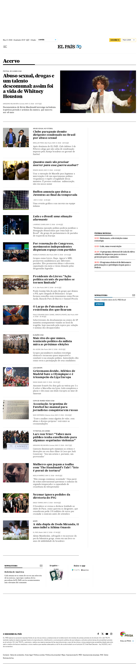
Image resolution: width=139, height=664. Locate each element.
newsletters (100, 295)
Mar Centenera (39, 415)
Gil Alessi (36, 349)
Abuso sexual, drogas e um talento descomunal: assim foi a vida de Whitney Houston (28, 86)
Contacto (6, 655)
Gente (35, 521)
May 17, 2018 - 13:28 (52, 170)
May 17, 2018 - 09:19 (63, 415)
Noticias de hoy (8, 658)
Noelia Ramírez (39, 476)
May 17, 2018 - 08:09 (52, 503)
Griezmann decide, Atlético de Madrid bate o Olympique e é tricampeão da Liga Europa (54, 374)
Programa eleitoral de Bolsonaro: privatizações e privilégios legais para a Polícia (112, 265)
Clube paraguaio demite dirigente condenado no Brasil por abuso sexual (54, 135)
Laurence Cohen (39, 224)
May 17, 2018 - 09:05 (53, 476)
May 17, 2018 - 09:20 (51, 382)
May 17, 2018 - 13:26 (42, 200)
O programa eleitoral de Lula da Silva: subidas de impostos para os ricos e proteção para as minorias (114, 254)
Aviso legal (29, 655)
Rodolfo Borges (39, 255)
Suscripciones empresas (91, 655)
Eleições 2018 (38, 335)
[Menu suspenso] (5, 47)
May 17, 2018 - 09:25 (57, 349)
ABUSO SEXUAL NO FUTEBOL (43, 128)
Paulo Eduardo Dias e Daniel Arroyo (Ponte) (50, 315)
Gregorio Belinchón (10, 104)
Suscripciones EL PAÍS (74, 655)
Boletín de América (14, 572)
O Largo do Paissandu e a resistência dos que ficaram (52, 308)
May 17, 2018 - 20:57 (33, 104)
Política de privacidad (53, 655)
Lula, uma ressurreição (110, 246)
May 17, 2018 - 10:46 (54, 224)
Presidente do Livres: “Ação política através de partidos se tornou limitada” (54, 279)
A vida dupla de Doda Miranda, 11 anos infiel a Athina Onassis (56, 526)
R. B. (34, 287)
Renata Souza (38, 170)
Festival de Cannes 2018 (12, 71)
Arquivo (53, 566)
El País (35, 532)
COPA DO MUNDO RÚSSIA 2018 (43, 401)
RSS (101, 655)
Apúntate (99, 304)
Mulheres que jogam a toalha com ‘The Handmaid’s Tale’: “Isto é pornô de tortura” (56, 467)
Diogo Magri (37, 382)
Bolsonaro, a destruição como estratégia (111, 239)
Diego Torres (38, 503)
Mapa (63, 655)
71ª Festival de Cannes (41, 431)
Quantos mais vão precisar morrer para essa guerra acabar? (55, 164)
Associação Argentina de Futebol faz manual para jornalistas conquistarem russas (55, 407)
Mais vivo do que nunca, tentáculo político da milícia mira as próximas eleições (52, 341)
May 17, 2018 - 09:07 (63, 445)
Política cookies (39, 655)
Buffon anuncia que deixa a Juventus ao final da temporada (55, 193)
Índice (106, 655)
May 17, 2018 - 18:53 (60, 143)
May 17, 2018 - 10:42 (62, 255)
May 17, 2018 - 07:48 (52, 532)
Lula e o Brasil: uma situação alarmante (52, 218)
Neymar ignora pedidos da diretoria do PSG (51, 496)
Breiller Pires (38, 143)
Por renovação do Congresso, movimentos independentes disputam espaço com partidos (54, 246)
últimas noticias (102, 233)
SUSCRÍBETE (114, 40)
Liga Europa (37, 368)
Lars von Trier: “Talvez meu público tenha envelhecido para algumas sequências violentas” (55, 437)
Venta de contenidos (17, 655)
